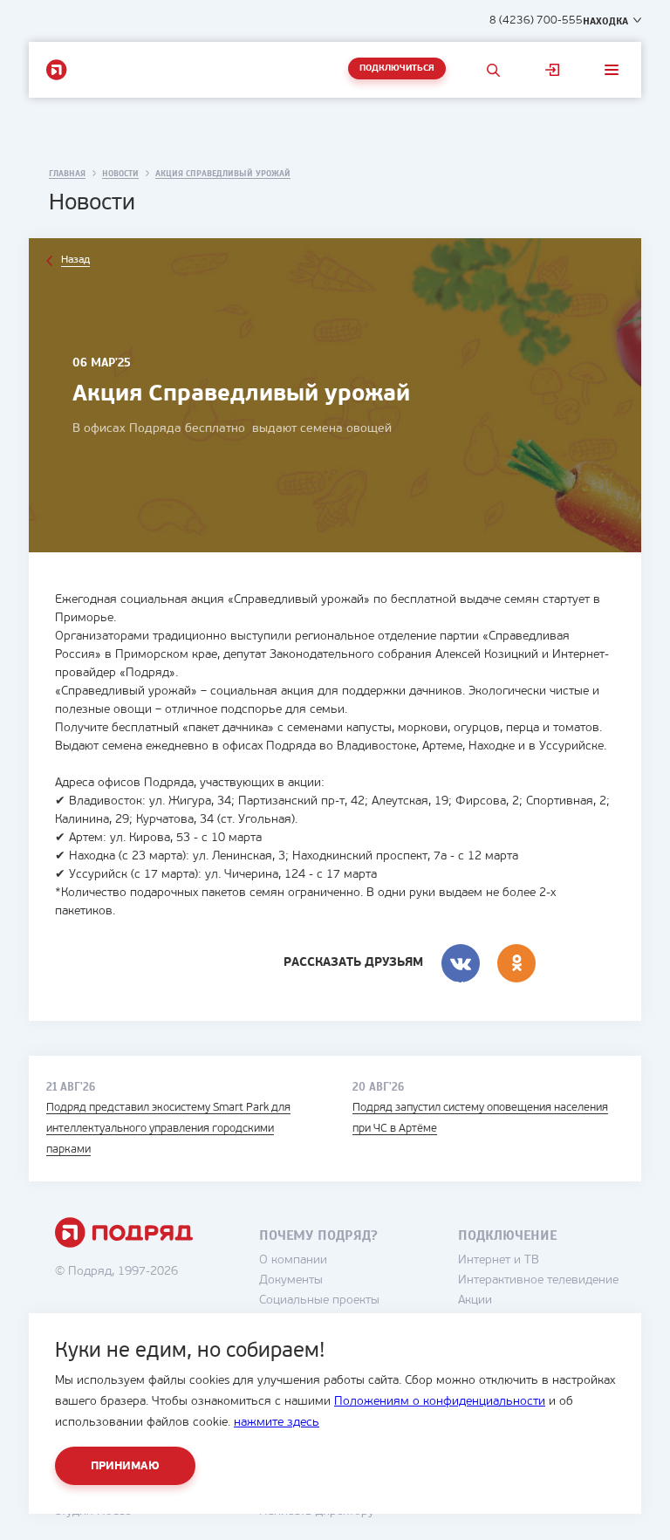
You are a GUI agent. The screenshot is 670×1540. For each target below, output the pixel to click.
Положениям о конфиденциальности (439, 1401)
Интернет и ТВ (498, 1260)
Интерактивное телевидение (538, 1280)
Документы (291, 1280)
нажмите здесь (276, 1422)
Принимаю (125, 1466)
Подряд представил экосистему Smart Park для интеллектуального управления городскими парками (168, 1128)
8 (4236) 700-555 (536, 20)
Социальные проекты (319, 1300)
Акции (475, 1300)
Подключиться (396, 68)
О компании (293, 1260)
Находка (605, 21)
